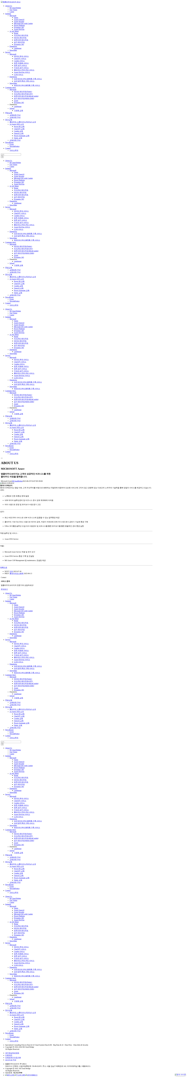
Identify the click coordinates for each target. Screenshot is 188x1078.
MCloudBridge (17, 481)
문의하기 (4, 589)
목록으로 (3, 567)
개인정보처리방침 (12, 1053)
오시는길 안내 (10, 1060)
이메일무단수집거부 (13, 1058)
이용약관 (8, 1055)
